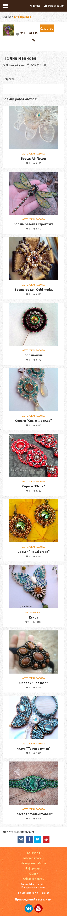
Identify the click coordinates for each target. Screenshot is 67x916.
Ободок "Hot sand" (33, 682)
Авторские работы (33, 863)
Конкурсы (33, 852)
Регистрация (56, 5)
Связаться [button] (47, 28)
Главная (7, 16)
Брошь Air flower (33, 158)
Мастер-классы (33, 858)
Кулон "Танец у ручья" (33, 748)
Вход (36, 5)
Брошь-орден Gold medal (33, 289)
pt (48, 893)
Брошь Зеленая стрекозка (33, 224)
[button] (21, 33)
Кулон (33, 617)
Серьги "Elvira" (33, 486)
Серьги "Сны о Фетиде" (33, 420)
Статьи (33, 873)
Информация (33, 868)
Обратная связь (33, 878)
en (43, 893)
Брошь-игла (34, 355)
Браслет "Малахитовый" (33, 813)
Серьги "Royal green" (34, 551)
